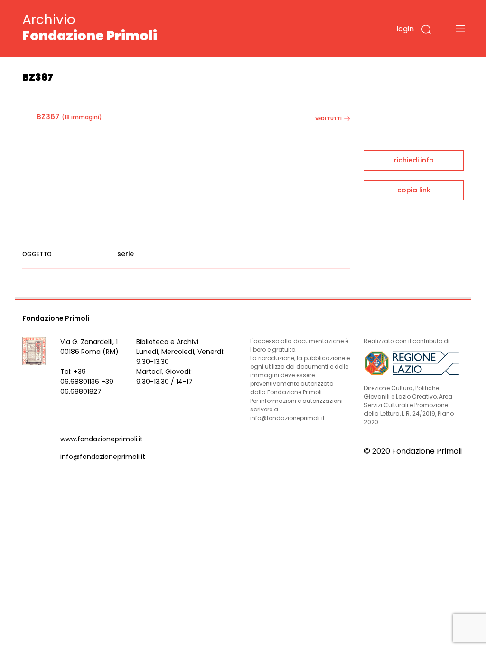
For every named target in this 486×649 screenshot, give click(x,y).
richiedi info (414, 160)
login (405, 28)
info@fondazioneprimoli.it (102, 456)
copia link (413, 190)
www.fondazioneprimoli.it (101, 439)
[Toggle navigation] (460, 28)
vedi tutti (328, 118)
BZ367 (48, 116)
